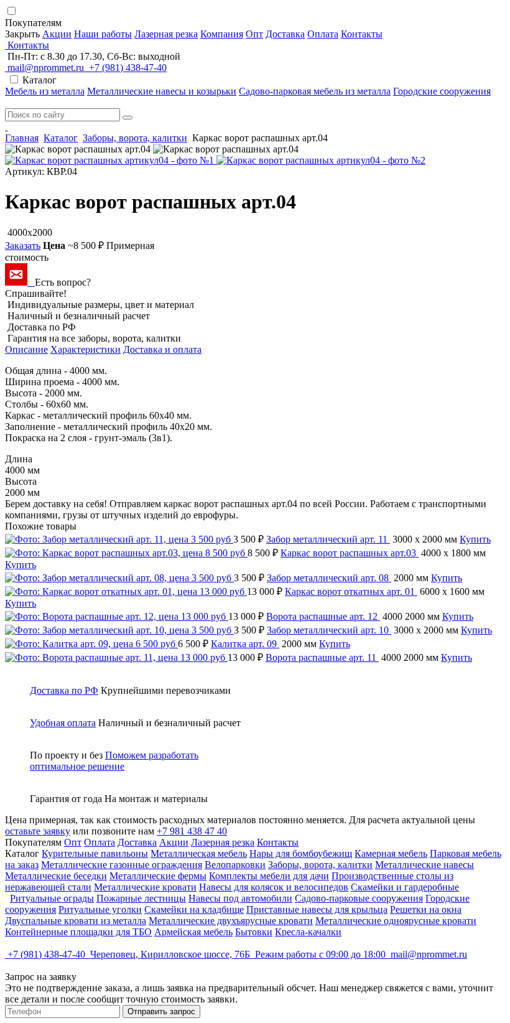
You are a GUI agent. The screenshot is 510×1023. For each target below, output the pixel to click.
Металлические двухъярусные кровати (231, 920)
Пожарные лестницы (141, 898)
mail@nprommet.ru (45, 67)
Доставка (285, 34)
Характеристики (85, 349)
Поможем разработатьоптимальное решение (114, 761)
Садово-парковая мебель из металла (315, 91)
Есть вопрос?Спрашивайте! (48, 288)
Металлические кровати (145, 887)
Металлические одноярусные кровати (395, 920)
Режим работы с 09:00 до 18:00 (320, 954)
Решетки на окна (425, 909)
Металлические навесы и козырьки (161, 91)
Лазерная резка (166, 34)
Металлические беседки (56, 876)
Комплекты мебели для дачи (269, 876)
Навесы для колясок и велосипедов (273, 887)
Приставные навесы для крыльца (316, 909)
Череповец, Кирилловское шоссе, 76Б (170, 954)
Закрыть (22, 34)
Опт (254, 34)
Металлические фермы (157, 876)
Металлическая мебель (199, 853)
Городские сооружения (442, 91)
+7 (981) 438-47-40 (126, 67)
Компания (221, 34)
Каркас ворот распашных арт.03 (349, 553)
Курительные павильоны (95, 853)
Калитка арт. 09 (245, 643)
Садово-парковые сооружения (359, 898)
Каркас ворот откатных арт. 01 (351, 591)
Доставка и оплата (162, 349)
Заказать (22, 245)
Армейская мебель (193, 932)
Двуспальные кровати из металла (75, 920)
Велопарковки (235, 864)
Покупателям (34, 22)
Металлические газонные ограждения (121, 864)
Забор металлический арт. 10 (329, 630)
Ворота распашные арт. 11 (322, 657)
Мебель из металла (45, 91)
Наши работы (103, 34)
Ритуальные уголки (100, 909)
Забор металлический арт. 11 (328, 539)
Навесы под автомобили (240, 898)
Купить (475, 539)
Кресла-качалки (308, 932)
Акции (57, 34)
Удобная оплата (63, 722)
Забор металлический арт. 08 (329, 577)
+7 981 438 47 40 (192, 831)
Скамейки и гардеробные (405, 887)
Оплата (322, 34)
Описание (26, 349)
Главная (22, 138)
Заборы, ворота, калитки (135, 138)
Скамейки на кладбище (194, 909)
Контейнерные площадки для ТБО (78, 932)
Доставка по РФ (64, 690)
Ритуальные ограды (52, 898)
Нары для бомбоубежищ (300, 853)
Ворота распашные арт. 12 (323, 616)
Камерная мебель (391, 853)
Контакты (361, 34)
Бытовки (253, 932)
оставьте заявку (37, 831)
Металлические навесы (424, 864)
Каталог (61, 138)
